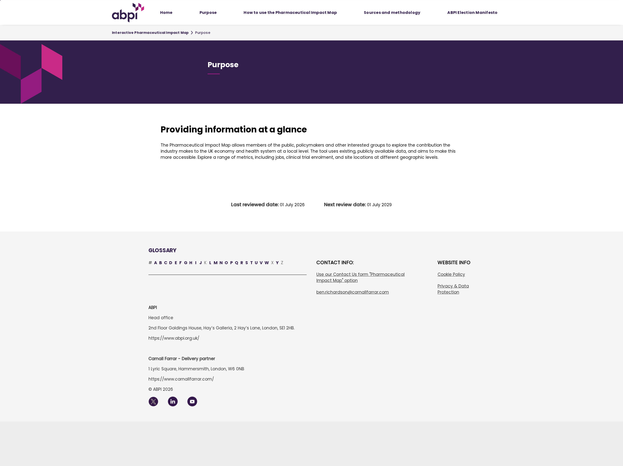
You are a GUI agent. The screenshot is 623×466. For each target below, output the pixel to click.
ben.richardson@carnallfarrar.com (352, 292)
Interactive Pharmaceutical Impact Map (150, 32)
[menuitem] (166, 12)
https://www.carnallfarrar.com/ (181, 379)
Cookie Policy (451, 274)
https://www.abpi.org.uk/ (173, 338)
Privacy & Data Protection (453, 289)
